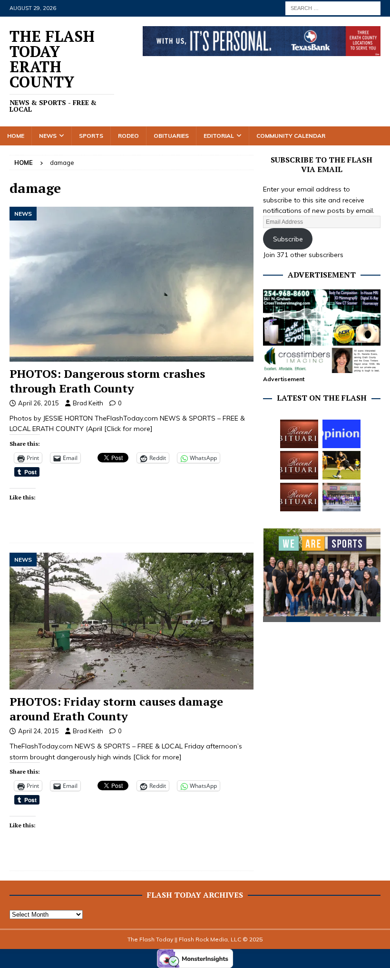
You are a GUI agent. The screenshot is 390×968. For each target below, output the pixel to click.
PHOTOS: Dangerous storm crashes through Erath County (107, 381)
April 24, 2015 (38, 731)
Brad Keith (88, 403)
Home (15, 135)
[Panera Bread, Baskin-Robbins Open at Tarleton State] (341, 497)
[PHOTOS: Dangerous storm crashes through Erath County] (132, 284)
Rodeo (128, 135)
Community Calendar (290, 135)
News (48, 135)
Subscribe (288, 239)
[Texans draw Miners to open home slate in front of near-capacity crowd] (341, 465)
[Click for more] (128, 428)
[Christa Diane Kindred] (299, 434)
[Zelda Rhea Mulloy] (299, 465)
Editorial (219, 135)
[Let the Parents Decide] (341, 434)
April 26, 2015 (38, 403)
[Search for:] (332, 7)
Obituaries (171, 135)
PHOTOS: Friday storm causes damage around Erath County (116, 709)
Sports (91, 135)
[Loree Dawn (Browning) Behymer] (299, 497)
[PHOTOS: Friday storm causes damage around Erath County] (132, 621)
